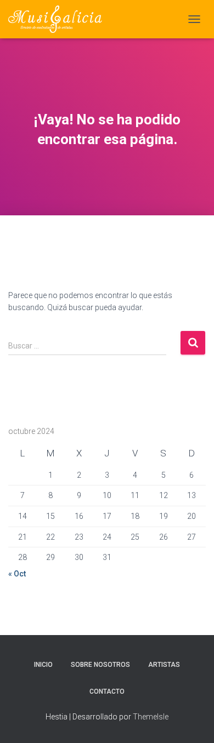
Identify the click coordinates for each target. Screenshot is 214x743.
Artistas (164, 664)
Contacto (107, 691)
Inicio (43, 664)
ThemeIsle (150, 716)
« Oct (17, 573)
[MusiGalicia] (59, 19)
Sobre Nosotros (100, 664)
